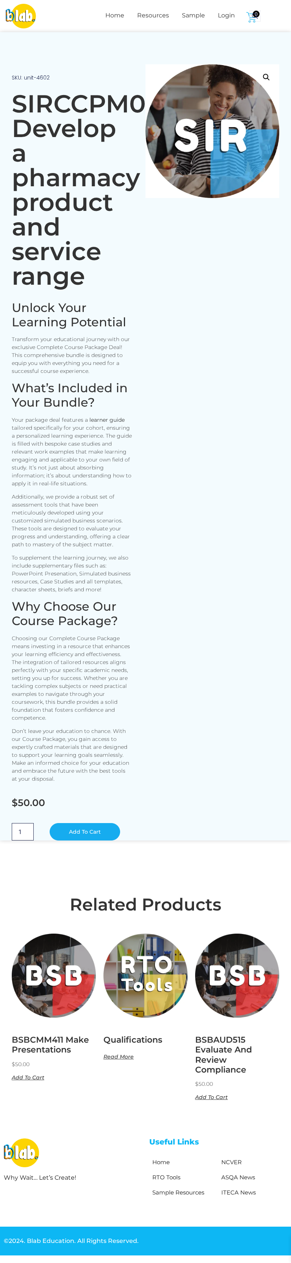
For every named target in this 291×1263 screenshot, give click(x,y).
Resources (153, 15)
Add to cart (85, 831)
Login (226, 15)
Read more (118, 1056)
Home (114, 15)
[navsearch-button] (255, 16)
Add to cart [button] (28, 1077)
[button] (266, 77)
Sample (193, 15)
